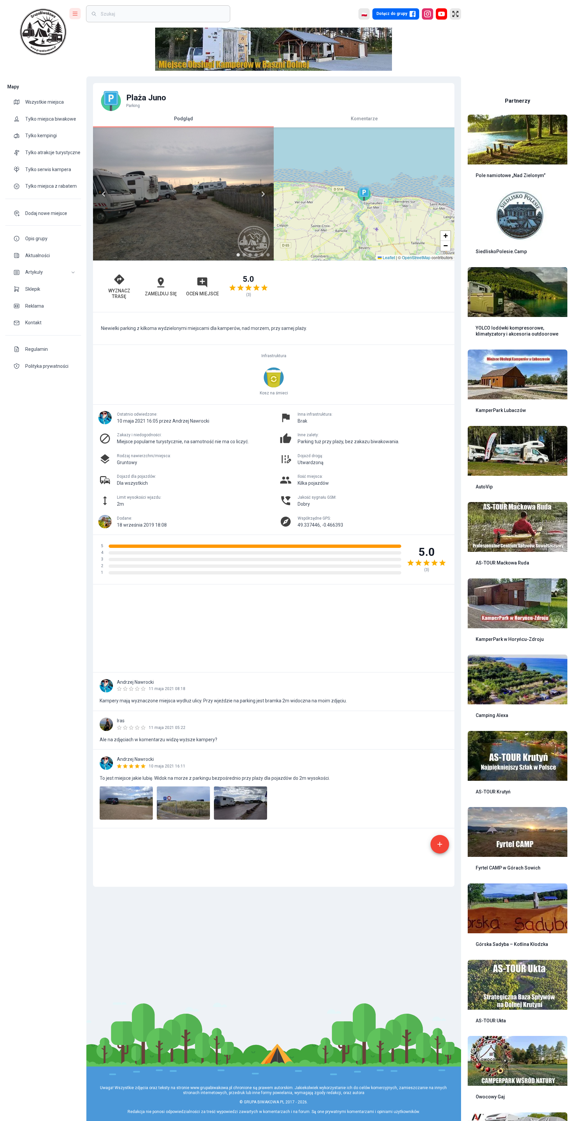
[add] (439, 844)
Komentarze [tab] (364, 118)
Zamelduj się (161, 293)
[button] (43, 272)
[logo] (43, 32)
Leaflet (388, 257)
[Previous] (103, 194)
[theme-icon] (19, 102)
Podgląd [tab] (183, 118)
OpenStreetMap (416, 257)
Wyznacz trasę (119, 293)
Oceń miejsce (202, 293)
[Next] (263, 194)
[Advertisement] (364, 286)
